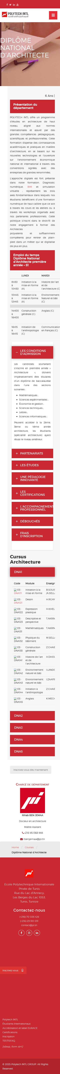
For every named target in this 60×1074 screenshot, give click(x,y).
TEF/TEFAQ (8, 1040)
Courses (29, 847)
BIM (30, 186)
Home (15, 847)
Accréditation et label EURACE (20, 1028)
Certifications (9, 1032)
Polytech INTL (10, 1019)
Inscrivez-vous (10, 970)
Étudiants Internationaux (16, 1023)
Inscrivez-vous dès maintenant (31, 769)
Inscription (8, 1036)
